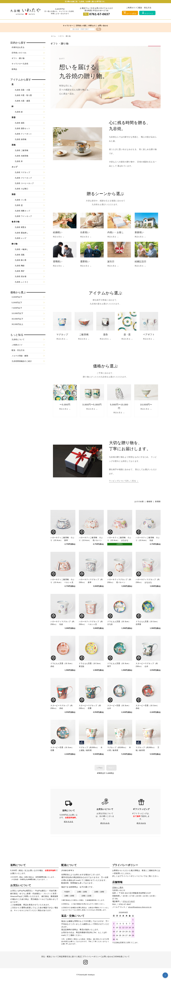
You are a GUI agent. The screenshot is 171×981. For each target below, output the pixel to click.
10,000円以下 (17, 313)
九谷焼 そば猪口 (21, 189)
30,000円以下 (17, 319)
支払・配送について (49, 957)
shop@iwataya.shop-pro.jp (139, 907)
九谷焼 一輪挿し (21, 249)
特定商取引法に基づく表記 (70, 957)
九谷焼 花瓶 (20, 255)
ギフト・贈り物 (65, 36)
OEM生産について (122, 957)
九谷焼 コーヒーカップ (24, 183)
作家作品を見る (18, 47)
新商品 (14, 69)
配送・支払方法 (144, 8)
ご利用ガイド (131, 8)
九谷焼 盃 (19, 205)
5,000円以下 (17, 303)
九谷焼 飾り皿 (20, 260)
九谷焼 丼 (19, 161)
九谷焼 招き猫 (20, 276)
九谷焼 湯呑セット (22, 128)
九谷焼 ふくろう (21, 282)
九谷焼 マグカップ (22, 172)
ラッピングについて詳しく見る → (124, 481)
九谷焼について (18, 339)
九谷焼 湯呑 (20, 123)
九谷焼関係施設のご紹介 (22, 361)
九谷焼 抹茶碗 (20, 139)
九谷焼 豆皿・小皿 (22, 90)
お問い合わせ (103, 25)
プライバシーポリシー (129, 876)
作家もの (91, 25)
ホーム (53, 36)
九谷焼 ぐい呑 (20, 200)
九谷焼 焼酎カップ (22, 211)
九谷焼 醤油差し (21, 233)
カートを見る (130, 12)
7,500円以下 (17, 308)
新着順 (158, 501)
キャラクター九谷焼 (20, 64)
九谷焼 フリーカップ (23, 178)
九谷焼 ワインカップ (23, 216)
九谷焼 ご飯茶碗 (21, 150)
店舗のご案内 (117, 887)
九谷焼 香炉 (20, 271)
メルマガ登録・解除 (20, 356)
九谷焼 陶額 (20, 266)
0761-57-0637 (99, 14)
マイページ (147, 12)
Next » (111, 768)
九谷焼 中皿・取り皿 (23, 95)
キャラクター (68, 25)
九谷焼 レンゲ (20, 238)
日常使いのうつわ (19, 53)
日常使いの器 (81, 25)
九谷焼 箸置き (20, 227)
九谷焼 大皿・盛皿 (22, 101)
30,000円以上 (17, 324)
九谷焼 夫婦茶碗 (21, 156)
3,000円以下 (17, 297)
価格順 (149, 501)
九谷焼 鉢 (19, 112)
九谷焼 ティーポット (23, 134)
